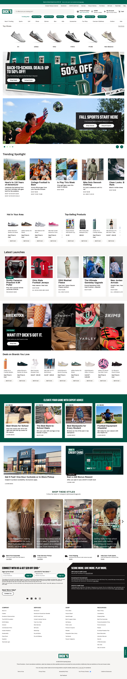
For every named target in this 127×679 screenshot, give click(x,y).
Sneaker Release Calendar (51, 6)
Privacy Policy (42, 671)
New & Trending (9, 21)
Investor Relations (6, 630)
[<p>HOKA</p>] (72, 43)
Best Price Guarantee (102, 619)
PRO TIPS (99, 644)
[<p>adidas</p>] (36, 43)
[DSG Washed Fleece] (68, 277)
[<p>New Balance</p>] (109, 43)
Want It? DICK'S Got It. (24, 335)
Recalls (99, 627)
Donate (102, 559)
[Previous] (117, 146)
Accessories (73, 21)
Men (55, 21)
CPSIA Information (101, 642)
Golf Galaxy (68, 622)
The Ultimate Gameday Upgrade (94, 281)
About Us (4, 610)
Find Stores (102, 6)
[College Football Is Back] (40, 179)
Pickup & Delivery (92, 6)
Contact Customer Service (40, 619)
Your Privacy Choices (84, 671)
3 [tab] (4, 146)
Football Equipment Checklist (107, 427)
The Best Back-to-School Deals (45, 427)
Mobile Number (39, 573)
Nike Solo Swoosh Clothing (92, 183)
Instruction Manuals (102, 636)
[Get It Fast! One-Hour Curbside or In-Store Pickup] (32, 474)
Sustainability (5, 633)
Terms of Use (21, 671)
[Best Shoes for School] (18, 423)
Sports (21, 21)
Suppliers (4, 639)
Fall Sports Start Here (98, 117)
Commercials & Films (7, 627)
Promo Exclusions (101, 624)
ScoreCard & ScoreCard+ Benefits (42, 613)
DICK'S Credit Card (74, 6)
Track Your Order (38, 622)
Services (83, 6)
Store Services (37, 624)
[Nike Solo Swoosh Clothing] (93, 179)
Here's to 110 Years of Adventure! (14, 183)
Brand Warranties (101, 633)
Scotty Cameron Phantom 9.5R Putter (14, 282)
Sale (121, 21)
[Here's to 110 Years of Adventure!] (14, 179)
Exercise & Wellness (99, 21)
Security (99, 639)
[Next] (121, 146)
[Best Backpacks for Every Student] (79, 423)
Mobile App (36, 630)
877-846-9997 (80, 667)
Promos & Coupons (70, 627)
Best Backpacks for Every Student (76, 427)
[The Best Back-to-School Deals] (48, 423)
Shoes (37, 21)
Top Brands (68, 636)
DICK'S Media (5, 622)
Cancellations (100, 613)
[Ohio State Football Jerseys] (42, 277)
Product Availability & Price (103, 622)
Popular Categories (70, 639)
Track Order (118, 6)
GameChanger (69, 616)
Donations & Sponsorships (8, 616)
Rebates (68, 630)
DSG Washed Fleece (64, 281)
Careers (4, 613)
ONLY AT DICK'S (101, 647)
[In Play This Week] (66, 179)
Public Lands (69, 624)
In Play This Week (66, 182)
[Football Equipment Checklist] (109, 423)
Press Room (5, 636)
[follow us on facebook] (36, 599)
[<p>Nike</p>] (54, 43)
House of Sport (69, 613)
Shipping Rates (101, 616)
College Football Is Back (40, 183)
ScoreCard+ (64, 6)
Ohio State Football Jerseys (40, 281)
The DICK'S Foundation (7, 619)
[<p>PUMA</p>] (90, 43)
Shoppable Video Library (71, 633)
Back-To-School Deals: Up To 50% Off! (28, 70)
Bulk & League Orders (71, 619)
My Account (36, 610)
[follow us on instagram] (40, 599)
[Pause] (12, 146)
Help (124, 6)
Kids (63, 21)
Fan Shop (85, 21)
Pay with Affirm (37, 633)
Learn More (9, 559)
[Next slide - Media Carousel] (122, 521)
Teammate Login (6, 642)
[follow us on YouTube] (27, 599)
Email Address (6, 573)
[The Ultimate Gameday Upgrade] (94, 277)
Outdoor (112, 21)
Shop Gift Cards (89, 573)
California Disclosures (106, 671)
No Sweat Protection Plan (103, 630)
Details (70, 559)
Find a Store (68, 610)
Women (46, 21)
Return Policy (100, 610)
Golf (29, 21)
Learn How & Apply (119, 588)
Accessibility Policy (63, 671)
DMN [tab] (7, 146)
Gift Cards (109, 6)
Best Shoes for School (17, 426)
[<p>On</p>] (18, 43)
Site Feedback (63, 675)
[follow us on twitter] (31, 599)
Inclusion (4, 624)
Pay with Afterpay (38, 636)
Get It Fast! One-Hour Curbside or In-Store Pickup (29, 477)
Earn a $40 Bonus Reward (79, 477)
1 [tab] (10, 146)
